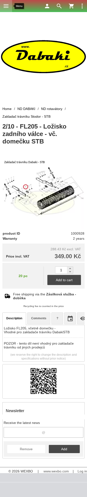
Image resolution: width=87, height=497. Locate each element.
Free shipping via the (44, 296)
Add (64, 449)
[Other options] (82, 6)
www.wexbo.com (56, 471)
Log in (82, 471)
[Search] (59, 6)
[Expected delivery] (70, 318)
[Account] (47, 6)
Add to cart (64, 280)
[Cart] (71, 6)
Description (14, 318)
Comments (38, 318)
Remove (26, 449)
